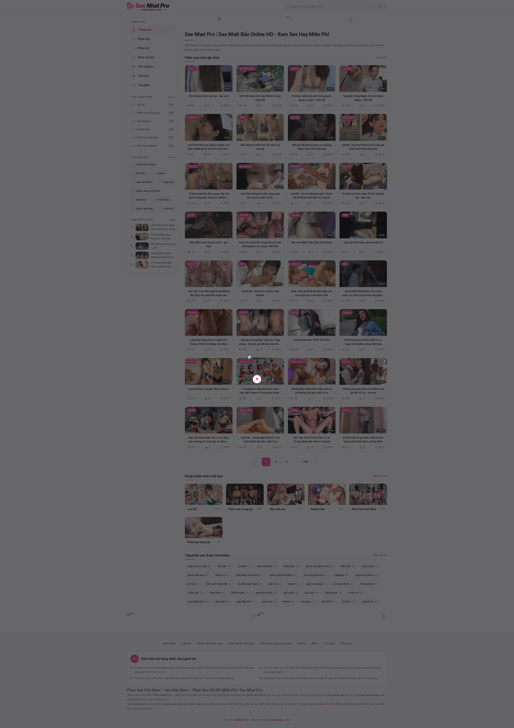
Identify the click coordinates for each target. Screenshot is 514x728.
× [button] (257, 378)
